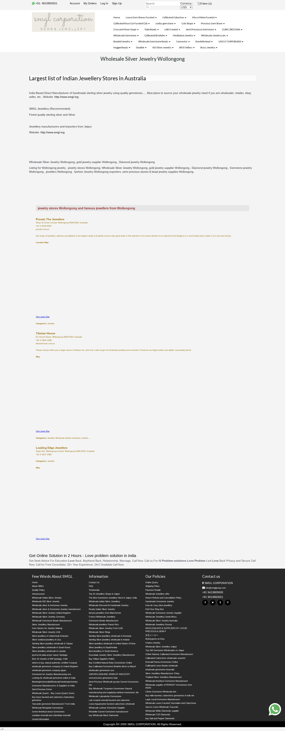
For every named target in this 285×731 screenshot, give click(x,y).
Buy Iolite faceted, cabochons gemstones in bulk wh (169, 695)
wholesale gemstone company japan (49, 670)
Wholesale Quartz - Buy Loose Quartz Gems (53, 693)
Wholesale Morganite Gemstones (47, 708)
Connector (182, 41)
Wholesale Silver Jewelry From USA (106, 628)
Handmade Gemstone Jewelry (159, 601)
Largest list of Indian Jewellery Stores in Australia (87, 78)
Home (116, 17)
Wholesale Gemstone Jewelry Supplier (163, 613)
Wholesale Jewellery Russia (158, 624)
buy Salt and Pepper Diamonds (159, 718)
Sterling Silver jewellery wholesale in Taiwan (52, 643)
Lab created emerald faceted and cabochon (109, 700)
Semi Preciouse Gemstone (200, 29)
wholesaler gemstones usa (101, 670)
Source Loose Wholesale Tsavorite (161, 707)
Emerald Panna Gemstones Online (161, 662)
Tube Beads (150, 29)
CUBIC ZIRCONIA (231, 29)
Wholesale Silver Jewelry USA (46, 632)
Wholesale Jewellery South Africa (160, 617)
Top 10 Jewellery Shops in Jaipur (104, 594)
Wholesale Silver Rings (99, 632)
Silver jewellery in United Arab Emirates (50, 636)
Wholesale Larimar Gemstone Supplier (107, 708)
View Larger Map (42, 317)
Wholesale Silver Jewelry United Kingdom (51, 613)
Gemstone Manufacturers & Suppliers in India (53, 685)
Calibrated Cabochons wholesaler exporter (165, 658)
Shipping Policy (152, 586)
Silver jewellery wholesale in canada (49, 651)
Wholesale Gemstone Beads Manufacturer (52, 620)
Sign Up (117, 3)
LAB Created (171, 29)
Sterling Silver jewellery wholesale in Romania (110, 636)
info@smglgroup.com (216, 588)
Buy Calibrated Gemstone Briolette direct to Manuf (112, 666)
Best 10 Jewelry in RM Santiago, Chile (50, 659)
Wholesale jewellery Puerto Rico (104, 624)
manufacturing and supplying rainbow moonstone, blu (114, 692)
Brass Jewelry (207, 47)
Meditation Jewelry (183, 35)
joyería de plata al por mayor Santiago (49, 655)
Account (75, 3)
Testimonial (94, 590)
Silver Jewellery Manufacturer (46, 624)
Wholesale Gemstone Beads (153, 41)
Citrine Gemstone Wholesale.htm (160, 691)
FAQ (91, 586)
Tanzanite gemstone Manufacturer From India (53, 704)
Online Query (151, 582)
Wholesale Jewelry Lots (213, 35)
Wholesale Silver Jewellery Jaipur (161, 646)
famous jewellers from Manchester (105, 613)
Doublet (140, 47)
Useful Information (40, 719)
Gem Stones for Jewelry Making (47, 628)
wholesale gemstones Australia (159, 669)
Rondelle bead (203, 41)
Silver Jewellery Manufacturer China (162, 673)
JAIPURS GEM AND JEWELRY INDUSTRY (109, 674)
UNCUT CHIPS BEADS (229, 41)
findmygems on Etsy (155, 639)
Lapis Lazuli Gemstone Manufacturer (162, 699)
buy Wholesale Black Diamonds (103, 715)
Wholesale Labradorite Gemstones (105, 696)
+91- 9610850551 (46, 3)
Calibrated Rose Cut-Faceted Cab (130, 23)
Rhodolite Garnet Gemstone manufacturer (108, 711)
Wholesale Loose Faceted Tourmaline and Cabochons (170, 703)
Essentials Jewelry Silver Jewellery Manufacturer (112, 655)
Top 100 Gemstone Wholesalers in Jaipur (164, 650)
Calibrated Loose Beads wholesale (161, 665)
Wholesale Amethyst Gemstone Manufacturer (166, 681)
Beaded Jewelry (121, 41)
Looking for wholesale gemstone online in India (53, 678)
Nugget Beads (120, 47)
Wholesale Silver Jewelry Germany (48, 617)
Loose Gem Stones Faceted (140, 17)
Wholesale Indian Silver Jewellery (104, 601)
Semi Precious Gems (42, 689)
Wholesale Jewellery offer (157, 594)
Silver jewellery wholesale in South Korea (51, 647)
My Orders (90, 3)
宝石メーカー (151, 635)
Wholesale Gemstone (125, 35)
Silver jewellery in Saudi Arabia (103, 647)
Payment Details (153, 590)
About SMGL (38, 586)
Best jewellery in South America (103, 651)
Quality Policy (38, 590)
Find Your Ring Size (154, 609)
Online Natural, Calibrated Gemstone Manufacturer (169, 654)
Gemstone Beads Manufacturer (103, 620)
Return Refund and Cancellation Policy (163, 598)
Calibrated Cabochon (173, 17)
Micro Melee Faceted (203, 17)
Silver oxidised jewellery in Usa (46, 639)
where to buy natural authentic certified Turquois (54, 663)
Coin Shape (187, 23)
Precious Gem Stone (212, 23)
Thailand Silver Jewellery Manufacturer (163, 677)
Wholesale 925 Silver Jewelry (46, 601)
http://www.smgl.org (66, 96)
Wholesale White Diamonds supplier (162, 711)
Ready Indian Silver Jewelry (102, 609)
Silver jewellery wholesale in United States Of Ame (112, 643)
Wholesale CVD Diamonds (157, 714)
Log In (104, 3)
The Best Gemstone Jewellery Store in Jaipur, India (113, 598)
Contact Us (94, 582)
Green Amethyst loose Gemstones (48, 711)
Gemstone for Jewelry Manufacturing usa (51, 674)
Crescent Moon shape (125, 29)
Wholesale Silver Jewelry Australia (161, 620)
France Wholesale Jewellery (102, 617)
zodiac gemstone (164, 23)
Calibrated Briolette (154, 35)
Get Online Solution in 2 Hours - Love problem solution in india (82, 555)
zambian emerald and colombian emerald (51, 715)
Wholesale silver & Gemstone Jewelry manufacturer (56, 609)
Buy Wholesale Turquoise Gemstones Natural (110, 688)
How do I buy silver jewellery (158, 605)
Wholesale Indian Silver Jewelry (47, 598)
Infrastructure (38, 594)
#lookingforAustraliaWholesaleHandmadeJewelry (55, 682)
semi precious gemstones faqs (103, 678)
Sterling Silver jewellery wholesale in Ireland (109, 639)
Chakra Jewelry (152, 643)
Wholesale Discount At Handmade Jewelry (109, 605)
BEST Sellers (186, 47)
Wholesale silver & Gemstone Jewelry (50, 605)
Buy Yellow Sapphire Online (101, 659)
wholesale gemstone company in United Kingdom (55, 666)
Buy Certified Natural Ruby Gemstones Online (110, 663)
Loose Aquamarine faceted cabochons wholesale (112, 704)
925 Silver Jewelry (162, 47)
